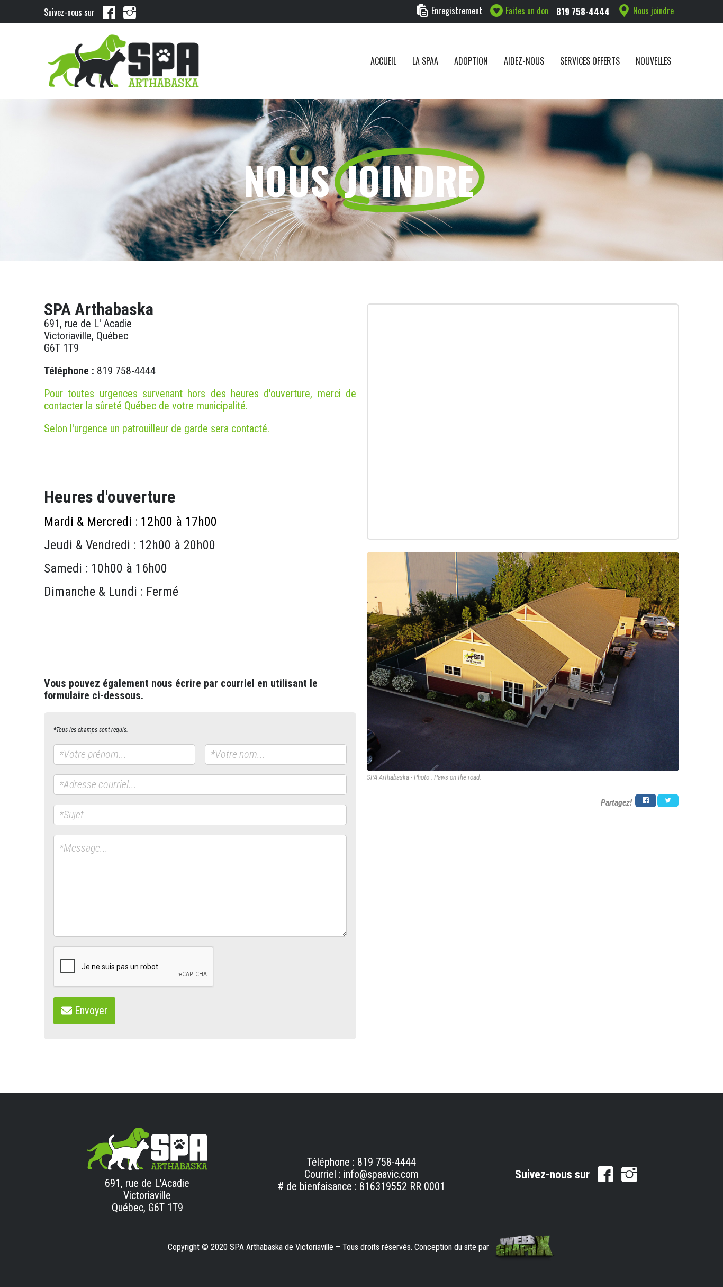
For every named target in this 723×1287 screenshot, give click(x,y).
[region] (361, 180)
